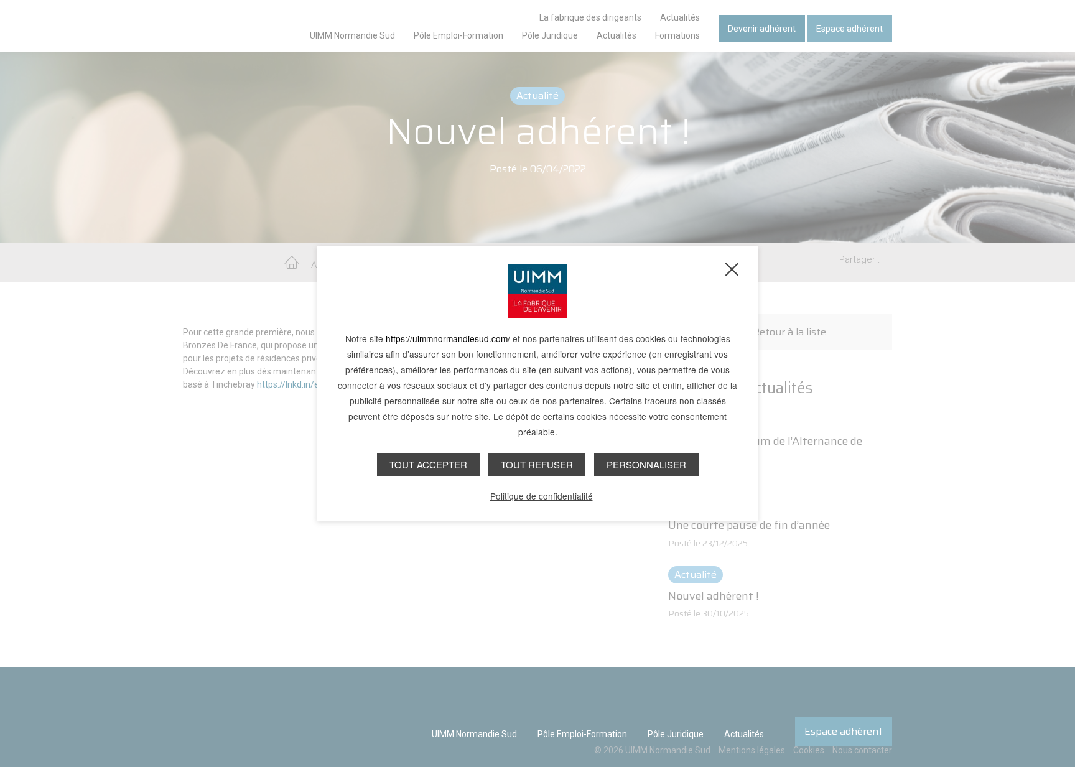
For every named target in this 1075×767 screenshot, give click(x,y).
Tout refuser (537, 464)
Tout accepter (428, 464)
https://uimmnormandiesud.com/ (448, 338)
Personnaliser (646, 464)
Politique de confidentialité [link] (541, 496)
